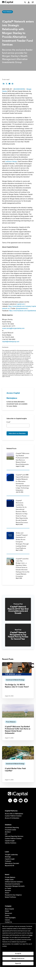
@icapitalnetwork (21, 308)
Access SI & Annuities (12, 818)
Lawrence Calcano (11, 161)
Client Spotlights (10, 918)
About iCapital (9, 909)
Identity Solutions (10, 843)
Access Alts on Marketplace (14, 814)
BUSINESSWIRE (19, 89)
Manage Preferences (18, 958)
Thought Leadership (11, 854)
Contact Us (8, 922)
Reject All (18, 963)
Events (7, 915)
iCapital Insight (9, 841)
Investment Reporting (12, 827)
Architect (8, 832)
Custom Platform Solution (13, 816)
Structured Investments (12, 884)
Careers (7, 920)
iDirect (7, 893)
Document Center (10, 830)
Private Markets (10, 877)
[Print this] (12, 83)
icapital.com (20, 304)
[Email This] (9, 83)
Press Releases (7, 11)
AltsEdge (8, 857)
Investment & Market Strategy (15, 680)
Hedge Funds (9, 879)
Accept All (18, 953)
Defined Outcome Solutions (14, 882)
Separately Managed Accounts (15, 886)
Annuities (8, 890)
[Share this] (3, 83)
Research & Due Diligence (13, 895)
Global (7, 911)
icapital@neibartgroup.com (10, 341)
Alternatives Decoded (12, 863)
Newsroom (8, 913)
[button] (33, 2)
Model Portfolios (10, 897)
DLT (6, 834)
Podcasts (8, 861)
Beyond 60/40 (9, 865)
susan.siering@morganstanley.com (13, 328)
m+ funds (8, 888)
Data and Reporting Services (14, 836)
